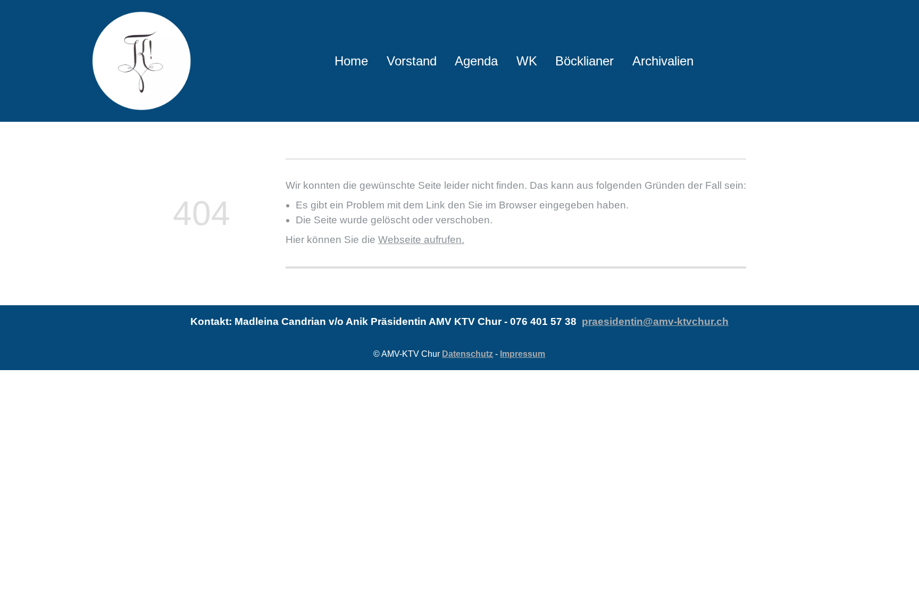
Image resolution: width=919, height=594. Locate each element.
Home (351, 61)
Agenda (476, 61)
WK (526, 61)
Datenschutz (467, 353)
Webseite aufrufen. (421, 239)
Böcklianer (584, 61)
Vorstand (412, 61)
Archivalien (663, 61)
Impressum (522, 353)
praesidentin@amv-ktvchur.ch (655, 321)
